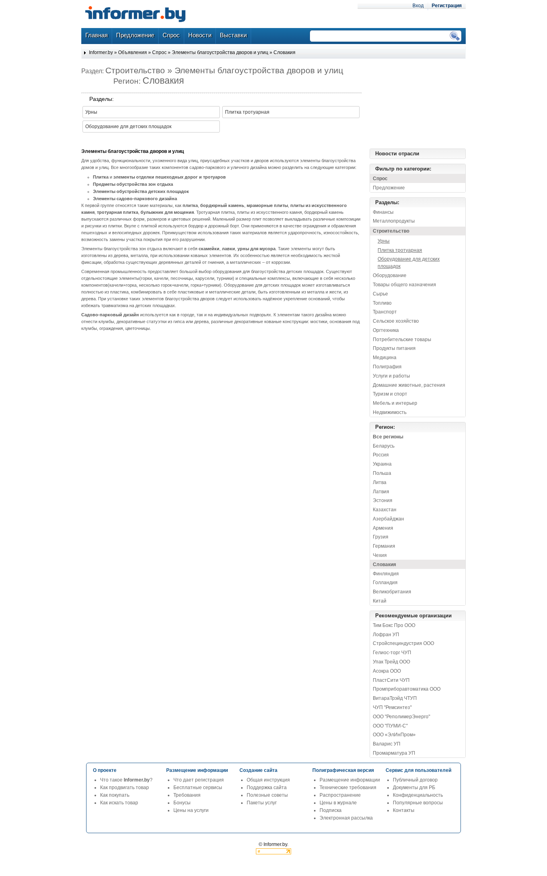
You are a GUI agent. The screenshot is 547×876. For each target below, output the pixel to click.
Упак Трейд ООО (391, 662)
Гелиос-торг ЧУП (392, 652)
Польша (382, 473)
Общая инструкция (268, 780)
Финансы (383, 212)
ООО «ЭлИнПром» (394, 734)
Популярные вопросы (418, 803)
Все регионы (388, 437)
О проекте (105, 770)
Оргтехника (386, 330)
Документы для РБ (414, 787)
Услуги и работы (391, 376)
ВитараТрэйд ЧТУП (395, 698)
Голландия (385, 582)
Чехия (380, 555)
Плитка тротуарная (247, 112)
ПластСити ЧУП (391, 680)
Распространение (340, 795)
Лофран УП (386, 634)
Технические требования (348, 787)
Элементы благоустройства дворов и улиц (220, 52)
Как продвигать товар (124, 787)
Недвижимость (389, 412)
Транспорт (385, 312)
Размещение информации (350, 780)
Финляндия (386, 574)
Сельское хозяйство (396, 321)
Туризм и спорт (390, 394)
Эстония (382, 500)
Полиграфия (387, 367)
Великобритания (392, 592)
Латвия (381, 491)
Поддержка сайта (267, 787)
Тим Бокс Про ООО (394, 625)
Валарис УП (386, 744)
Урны (91, 112)
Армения (383, 528)
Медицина (384, 357)
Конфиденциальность (418, 795)
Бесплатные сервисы (197, 787)
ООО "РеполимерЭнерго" (401, 716)
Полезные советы (267, 795)
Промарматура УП (394, 753)
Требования (187, 795)
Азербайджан (388, 519)
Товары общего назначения (404, 284)
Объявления (132, 52)
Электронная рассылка (346, 818)
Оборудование (389, 275)
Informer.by (101, 52)
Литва (379, 482)
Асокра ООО (387, 671)
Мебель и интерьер (395, 403)
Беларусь (383, 446)
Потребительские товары (402, 339)
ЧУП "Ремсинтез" (392, 707)
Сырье (380, 294)
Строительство (391, 231)
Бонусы (182, 803)
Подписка (331, 810)
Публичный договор (415, 780)
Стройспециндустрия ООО (403, 643)
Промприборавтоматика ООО (406, 689)
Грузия (380, 537)
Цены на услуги (191, 810)
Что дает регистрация (198, 780)
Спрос (159, 52)
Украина (382, 464)
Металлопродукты (394, 221)
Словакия (285, 52)
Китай (379, 601)
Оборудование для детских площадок (128, 126)
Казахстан (384, 509)
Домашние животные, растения (409, 385)
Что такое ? (126, 780)
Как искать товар (119, 803)
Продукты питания (394, 348)
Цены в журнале (338, 803)
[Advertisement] (426, 104)
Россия (381, 455)
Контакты (403, 810)
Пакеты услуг (262, 803)
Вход (418, 5)
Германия (384, 546)
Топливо (382, 303)
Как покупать (114, 795)
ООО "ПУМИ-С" (390, 726)
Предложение (389, 188)
